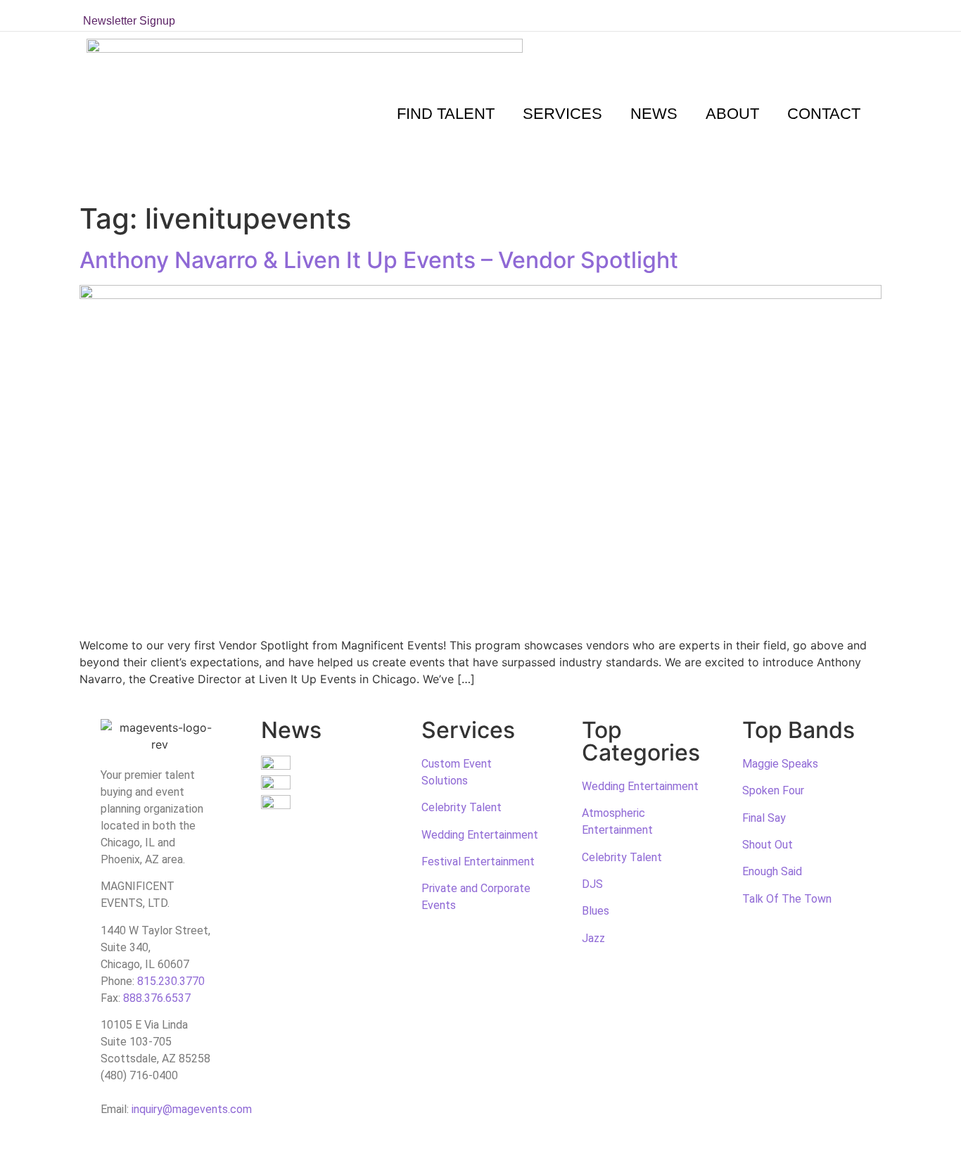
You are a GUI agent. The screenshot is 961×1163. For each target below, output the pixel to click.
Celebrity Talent (461, 807)
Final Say (764, 818)
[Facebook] (784, 15)
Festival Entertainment (478, 861)
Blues (595, 910)
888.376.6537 (157, 998)
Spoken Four (773, 790)
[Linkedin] (825, 15)
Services (562, 113)
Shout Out (767, 844)
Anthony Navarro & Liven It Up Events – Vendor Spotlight (378, 260)
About (732, 113)
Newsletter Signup (129, 21)
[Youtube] (845, 15)
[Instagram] (804, 15)
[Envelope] (866, 15)
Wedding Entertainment (479, 834)
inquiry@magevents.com (192, 1109)
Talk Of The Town (787, 898)
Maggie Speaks (780, 763)
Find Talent (446, 113)
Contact (823, 113)
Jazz (593, 938)
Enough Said (772, 871)
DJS (592, 884)
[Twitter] (764, 15)
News (653, 113)
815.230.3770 (171, 981)
